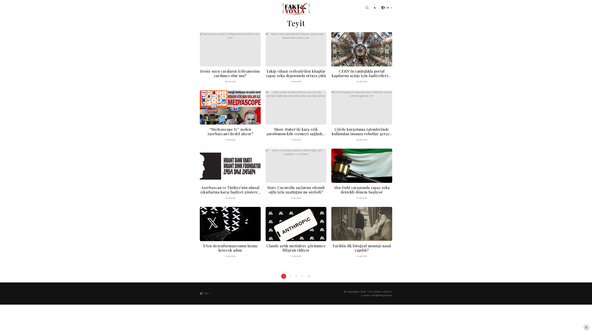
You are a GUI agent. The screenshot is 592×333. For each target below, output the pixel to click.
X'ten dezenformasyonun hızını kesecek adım (230, 248)
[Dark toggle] (375, 8)
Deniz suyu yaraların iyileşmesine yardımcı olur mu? (230, 73)
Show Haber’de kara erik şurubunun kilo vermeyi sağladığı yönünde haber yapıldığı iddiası (296, 134)
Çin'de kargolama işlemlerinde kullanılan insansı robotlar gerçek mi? (362, 134)
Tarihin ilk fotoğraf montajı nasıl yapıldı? (362, 248)
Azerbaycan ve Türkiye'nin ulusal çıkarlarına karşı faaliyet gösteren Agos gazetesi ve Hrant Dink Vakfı (230, 192)
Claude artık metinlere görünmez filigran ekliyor (295, 248)
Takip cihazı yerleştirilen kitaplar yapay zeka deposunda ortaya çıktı (296, 73)
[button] (367, 8)
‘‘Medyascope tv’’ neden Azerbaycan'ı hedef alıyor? (230, 131)
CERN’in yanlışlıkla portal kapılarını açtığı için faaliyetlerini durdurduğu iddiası (362, 75)
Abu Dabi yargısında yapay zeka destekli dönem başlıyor (362, 189)
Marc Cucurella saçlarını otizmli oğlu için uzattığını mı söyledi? (296, 189)
